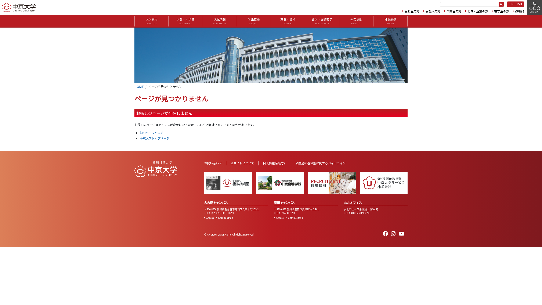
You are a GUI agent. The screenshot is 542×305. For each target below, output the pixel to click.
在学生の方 (501, 11)
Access (210, 217)
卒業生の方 (454, 11)
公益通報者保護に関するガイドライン (320, 163)
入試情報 (219, 21)
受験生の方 (412, 11)
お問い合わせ (213, 163)
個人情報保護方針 (275, 163)
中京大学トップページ (154, 138)
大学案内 (152, 21)
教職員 (519, 11)
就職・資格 (288, 21)
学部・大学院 (185, 21)
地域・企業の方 (477, 11)
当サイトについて (242, 163)
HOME (139, 86)
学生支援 (254, 21)
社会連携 (390, 21)
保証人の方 (433, 11)
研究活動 (356, 21)
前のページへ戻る (151, 132)
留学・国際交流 (322, 21)
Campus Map (225, 217)
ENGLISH (515, 4)
